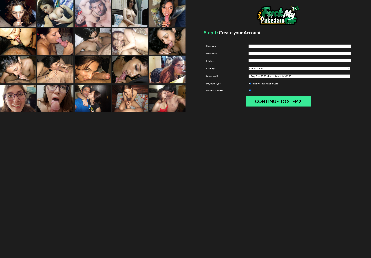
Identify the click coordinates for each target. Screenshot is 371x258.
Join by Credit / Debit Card (265, 83)
